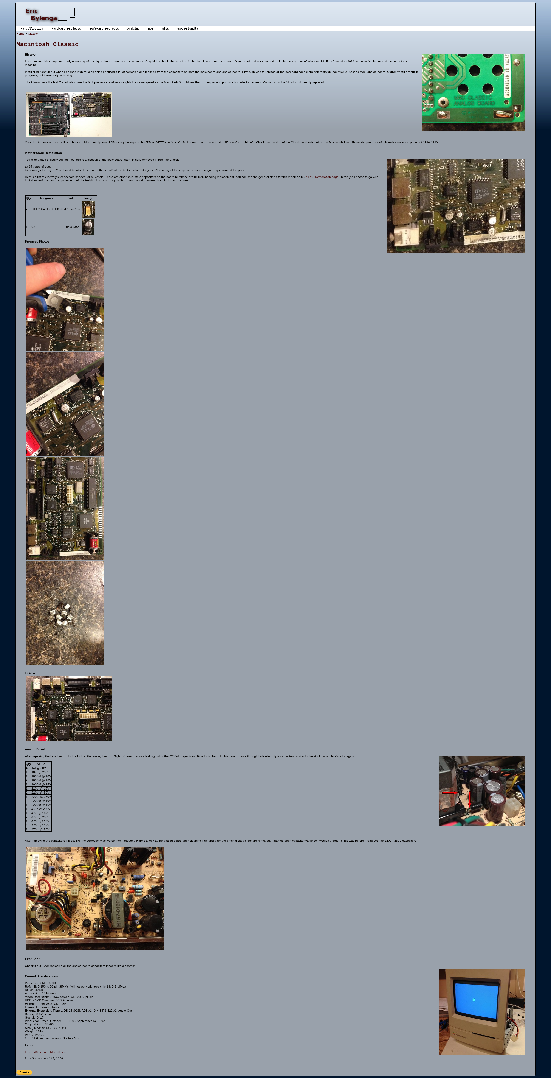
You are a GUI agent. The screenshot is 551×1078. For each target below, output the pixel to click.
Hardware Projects (66, 28)
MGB (150, 28)
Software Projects (104, 28)
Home (20, 33)
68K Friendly (187, 28)
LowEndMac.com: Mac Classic (46, 1052)
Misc (165, 28)
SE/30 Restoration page (322, 177)
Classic (33, 33)
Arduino (133, 28)
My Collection (32, 28)
